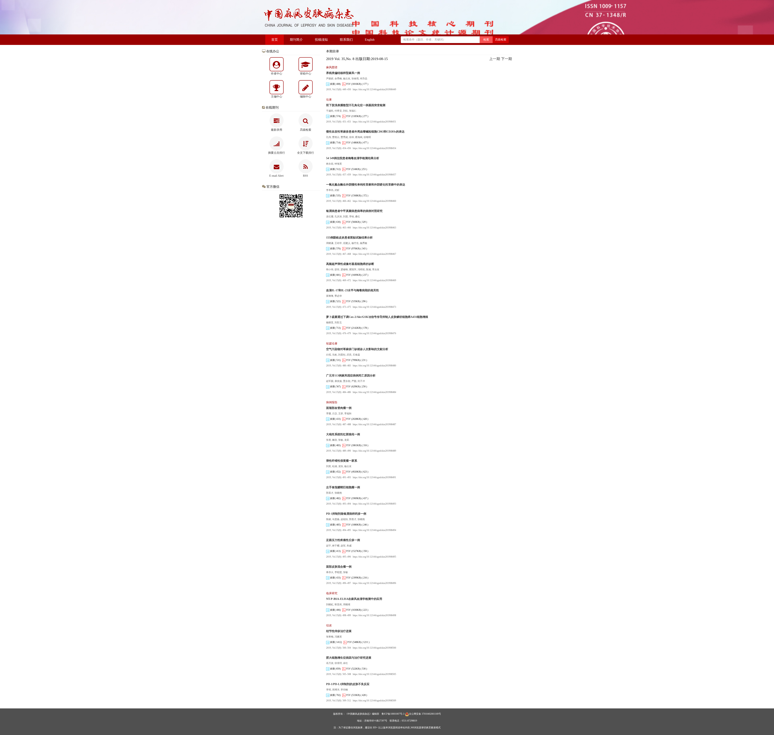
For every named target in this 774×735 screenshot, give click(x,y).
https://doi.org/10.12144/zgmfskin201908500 (374, 647)
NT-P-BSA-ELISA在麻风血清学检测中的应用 (354, 598)
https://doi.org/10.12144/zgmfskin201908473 (374, 307)
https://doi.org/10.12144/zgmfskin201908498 (374, 615)
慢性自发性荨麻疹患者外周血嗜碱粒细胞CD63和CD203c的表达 (365, 131)
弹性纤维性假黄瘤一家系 (341, 460)
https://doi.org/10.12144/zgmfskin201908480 (374, 365)
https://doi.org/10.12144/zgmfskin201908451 (374, 121)
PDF (348, 84)
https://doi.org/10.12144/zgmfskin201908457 (374, 174)
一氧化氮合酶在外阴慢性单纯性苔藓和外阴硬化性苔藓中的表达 (365, 184)
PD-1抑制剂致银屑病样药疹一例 (346, 513)
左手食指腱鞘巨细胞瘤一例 (343, 487)
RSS (305, 175)
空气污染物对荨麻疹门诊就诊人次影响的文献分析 (357, 349)
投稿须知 (321, 39)
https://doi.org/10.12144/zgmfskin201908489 (374, 450)
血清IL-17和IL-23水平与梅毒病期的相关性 (352, 290)
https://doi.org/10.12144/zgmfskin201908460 (374, 201)
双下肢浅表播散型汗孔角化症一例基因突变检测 (355, 105)
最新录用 (276, 129)
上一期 (494, 59)
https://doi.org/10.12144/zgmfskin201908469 (374, 280)
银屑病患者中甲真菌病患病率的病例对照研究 (354, 211)
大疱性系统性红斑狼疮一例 (343, 434)
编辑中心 (305, 96)
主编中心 (276, 96)
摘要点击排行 (276, 152)
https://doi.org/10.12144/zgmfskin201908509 (374, 700)
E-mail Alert (276, 175)
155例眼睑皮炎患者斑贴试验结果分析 (349, 237)
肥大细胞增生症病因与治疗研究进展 (348, 657)
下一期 (506, 59)
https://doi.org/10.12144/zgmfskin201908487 (374, 424)
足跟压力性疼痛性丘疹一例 (343, 540)
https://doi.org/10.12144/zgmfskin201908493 (374, 503)
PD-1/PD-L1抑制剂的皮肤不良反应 (347, 684)
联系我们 (346, 39)
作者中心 (276, 73)
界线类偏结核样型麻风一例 (343, 73)
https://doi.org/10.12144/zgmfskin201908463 (374, 227)
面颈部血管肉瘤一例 (339, 407)
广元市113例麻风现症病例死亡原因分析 (351, 375)
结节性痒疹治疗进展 (339, 631)
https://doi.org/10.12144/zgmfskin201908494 (374, 530)
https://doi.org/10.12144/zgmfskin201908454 (374, 148)
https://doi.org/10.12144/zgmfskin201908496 (374, 583)
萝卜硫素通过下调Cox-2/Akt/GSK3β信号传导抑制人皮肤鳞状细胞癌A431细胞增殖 (377, 316)
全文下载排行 (305, 152)
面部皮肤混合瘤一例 (339, 566)
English (370, 39)
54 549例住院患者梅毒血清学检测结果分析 (352, 158)
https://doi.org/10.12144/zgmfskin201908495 (374, 556)
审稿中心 (305, 73)
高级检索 (500, 39)
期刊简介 (296, 39)
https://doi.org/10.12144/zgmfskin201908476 (374, 333)
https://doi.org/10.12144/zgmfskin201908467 (374, 254)
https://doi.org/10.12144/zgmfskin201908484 (374, 392)
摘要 (332, 84)
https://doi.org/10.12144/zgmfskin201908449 (374, 89)
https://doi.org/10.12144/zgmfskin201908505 (374, 674)
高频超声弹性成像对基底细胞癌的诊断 (350, 263)
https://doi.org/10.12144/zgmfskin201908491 (374, 477)
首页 (274, 39)
